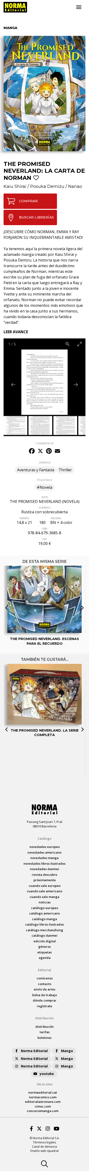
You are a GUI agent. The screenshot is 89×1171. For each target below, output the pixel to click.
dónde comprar (44, 1000)
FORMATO (45, 507)
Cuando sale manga (44, 897)
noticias (45, 902)
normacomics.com (42, 1097)
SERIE (44, 497)
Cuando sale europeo (45, 886)
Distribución (44, 1018)
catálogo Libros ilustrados (44, 924)
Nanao (75, 186)
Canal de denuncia (44, 1147)
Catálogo (45, 838)
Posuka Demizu (47, 186)
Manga (67, 1051)
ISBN (44, 528)
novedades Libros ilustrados (44, 863)
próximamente (44, 880)
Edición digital (44, 941)
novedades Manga (44, 858)
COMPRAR (28, 201)
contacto (44, 984)
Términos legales (44, 1142)
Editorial (44, 970)
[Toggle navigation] (78, 7)
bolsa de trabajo (44, 995)
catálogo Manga (44, 919)
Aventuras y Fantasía (35, 469)
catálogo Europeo (44, 908)
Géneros (44, 946)
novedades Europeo (44, 847)
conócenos (45, 978)
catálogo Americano (44, 913)
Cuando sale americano (44, 891)
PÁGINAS (56, 518)
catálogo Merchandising (44, 930)
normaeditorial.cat (42, 1092)
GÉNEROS (45, 462)
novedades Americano (44, 852)
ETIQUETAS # (44, 480)
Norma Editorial (34, 1051)
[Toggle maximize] (79, 344)
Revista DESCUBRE (44, 874)
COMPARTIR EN (45, 443)
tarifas (45, 1032)
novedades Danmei (44, 869)
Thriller (65, 469)
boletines (44, 1038)
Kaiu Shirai (15, 186)
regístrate (44, 1006)
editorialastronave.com (43, 1101)
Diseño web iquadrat (44, 1151)
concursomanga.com (42, 1111)
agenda (45, 958)
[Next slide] (76, 384)
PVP (44, 539)
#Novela (44, 487)
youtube (47, 1073)
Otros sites (44, 1084)
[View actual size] (68, 344)
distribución (44, 1026)
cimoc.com (43, 1106)
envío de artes (44, 989)
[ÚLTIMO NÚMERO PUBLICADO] (44, 580)
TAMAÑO (24, 518)
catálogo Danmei (44, 935)
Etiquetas (44, 952)
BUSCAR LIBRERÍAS (36, 217)
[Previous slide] (13, 384)
